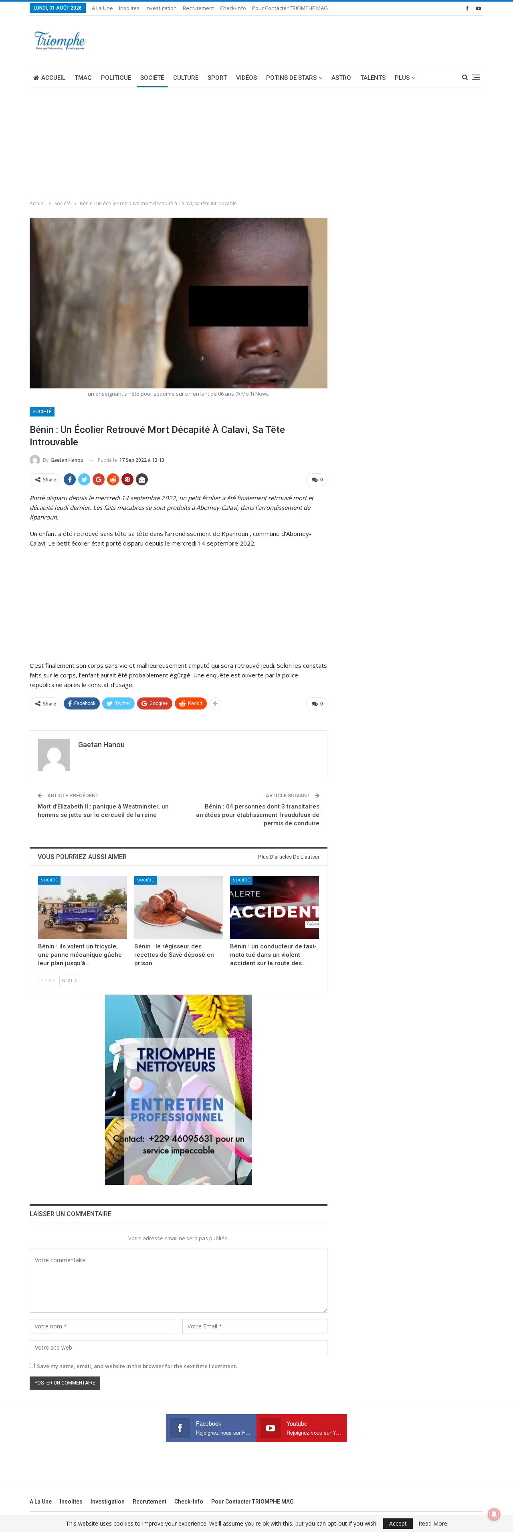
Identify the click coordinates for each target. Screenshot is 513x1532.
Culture (185, 77)
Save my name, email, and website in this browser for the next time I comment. (137, 1366)
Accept (398, 1523)
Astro (341, 77)
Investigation (161, 8)
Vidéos (246, 77)
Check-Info (233, 8)
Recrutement (198, 8)
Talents (373, 77)
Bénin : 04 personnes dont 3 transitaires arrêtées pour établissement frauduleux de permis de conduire (257, 815)
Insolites (129, 8)
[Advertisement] (60, 141)
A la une (102, 8)
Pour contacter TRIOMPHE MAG (290, 8)
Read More (432, 1523)
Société (152, 77)
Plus (402, 77)
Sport (217, 77)
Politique (116, 77)
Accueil (53, 77)
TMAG (83, 77)
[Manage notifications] (494, 1514)
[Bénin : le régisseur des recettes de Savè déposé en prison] (178, 907)
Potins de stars (291, 77)
